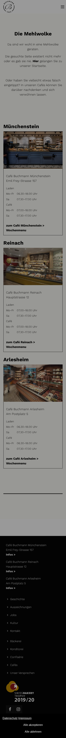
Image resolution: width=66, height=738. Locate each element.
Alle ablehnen (33, 731)
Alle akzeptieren (33, 724)
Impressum (24, 718)
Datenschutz (10, 718)
